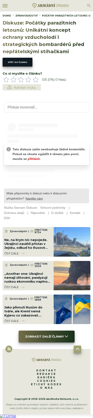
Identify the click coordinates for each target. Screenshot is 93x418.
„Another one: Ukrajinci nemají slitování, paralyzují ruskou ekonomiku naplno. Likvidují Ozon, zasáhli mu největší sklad (26, 282)
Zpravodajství (26, 15)
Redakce (46, 373)
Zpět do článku (17, 62)
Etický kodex (46, 384)
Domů (7, 15)
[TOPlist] (8, 416)
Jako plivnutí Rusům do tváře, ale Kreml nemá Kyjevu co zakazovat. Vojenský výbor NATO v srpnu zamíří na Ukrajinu (24, 315)
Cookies (46, 380)
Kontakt (46, 370)
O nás (46, 387)
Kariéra (46, 377)
